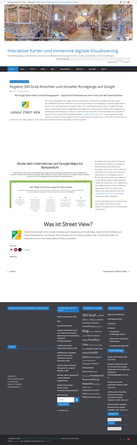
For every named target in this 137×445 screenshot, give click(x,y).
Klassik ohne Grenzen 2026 (67, 317)
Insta (85, 352)
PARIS (95, 372)
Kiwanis (86, 356)
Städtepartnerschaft (90, 390)
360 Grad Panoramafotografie (19, 81)
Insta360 (93, 352)
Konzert (84, 360)
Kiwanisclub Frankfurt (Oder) (115, 271)
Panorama (88, 367)
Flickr (89, 335)
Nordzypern (86, 364)
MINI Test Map (62, 395)
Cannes (91, 331)
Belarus (96, 326)
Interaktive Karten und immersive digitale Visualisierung (62, 51)
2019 (101, 315)
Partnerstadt (86, 376)
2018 (97, 316)
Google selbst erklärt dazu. (93, 114)
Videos (13, 271)
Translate (126, 62)
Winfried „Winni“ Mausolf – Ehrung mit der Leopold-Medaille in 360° (67, 368)
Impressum (112, 324)
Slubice (85, 387)
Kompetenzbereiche (64, 326)
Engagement (65, 69)
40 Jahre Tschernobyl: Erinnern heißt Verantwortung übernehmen (67, 387)
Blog (22, 69)
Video (43, 69)
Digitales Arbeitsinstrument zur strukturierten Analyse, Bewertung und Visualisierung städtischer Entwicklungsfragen (68, 335)
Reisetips (79, 69)
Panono (95, 363)
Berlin (101, 326)
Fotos (32, 69)
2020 (84, 319)
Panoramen (88, 371)
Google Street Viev (94, 348)
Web (52, 69)
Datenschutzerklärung (116, 314)
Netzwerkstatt (91, 360)
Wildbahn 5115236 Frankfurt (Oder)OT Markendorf (15, 378)
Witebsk (86, 397)
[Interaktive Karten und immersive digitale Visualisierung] (68, 22)
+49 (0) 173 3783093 (14, 384)
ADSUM (100, 320)
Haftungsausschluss (115, 319)
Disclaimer (111, 328)
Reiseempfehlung (90, 379)
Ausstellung (87, 326)
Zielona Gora (95, 397)
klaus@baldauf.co (13, 387)
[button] (15, 69)
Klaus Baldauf (25, 91)
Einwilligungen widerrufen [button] (119, 346)
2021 (88, 320)
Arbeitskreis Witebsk (90, 323)
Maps (104, 69)
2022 (92, 319)
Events (84, 336)
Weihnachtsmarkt (93, 394)
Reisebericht (97, 375)
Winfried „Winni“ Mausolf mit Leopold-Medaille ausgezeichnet (67, 378)
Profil (11, 69)
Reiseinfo (87, 383)
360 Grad (92, 69)
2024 (95, 320)
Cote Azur (98, 331)
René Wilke (97, 384)
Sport (89, 387)
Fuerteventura (93, 345)
